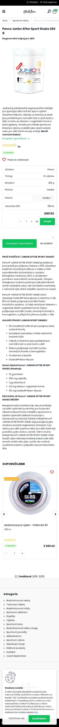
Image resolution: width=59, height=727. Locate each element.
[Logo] (29, 11)
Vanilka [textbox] (46, 198)
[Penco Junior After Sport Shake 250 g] (29, 69)
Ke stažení (46, 243)
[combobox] (43, 198)
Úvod (4, 20)
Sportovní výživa (21, 20)
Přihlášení (34, 2)
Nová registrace (50, 2)
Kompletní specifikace (19, 243)
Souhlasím (39, 718)
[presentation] (4, 514)
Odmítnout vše (16, 718)
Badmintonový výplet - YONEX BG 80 (26, 525)
